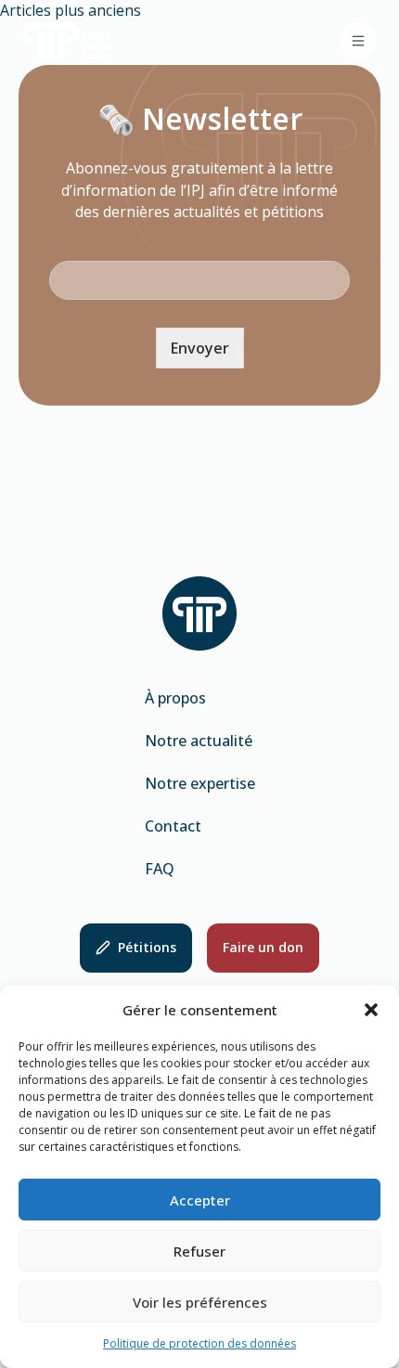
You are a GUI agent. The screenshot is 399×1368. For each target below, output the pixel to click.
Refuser (199, 1251)
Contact (173, 826)
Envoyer (200, 348)
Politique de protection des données (199, 1343)
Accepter (200, 1200)
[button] (371, 1009)
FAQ (159, 868)
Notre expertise (200, 783)
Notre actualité (198, 740)
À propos (175, 698)
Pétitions (147, 947)
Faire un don (263, 947)
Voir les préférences (200, 1302)
